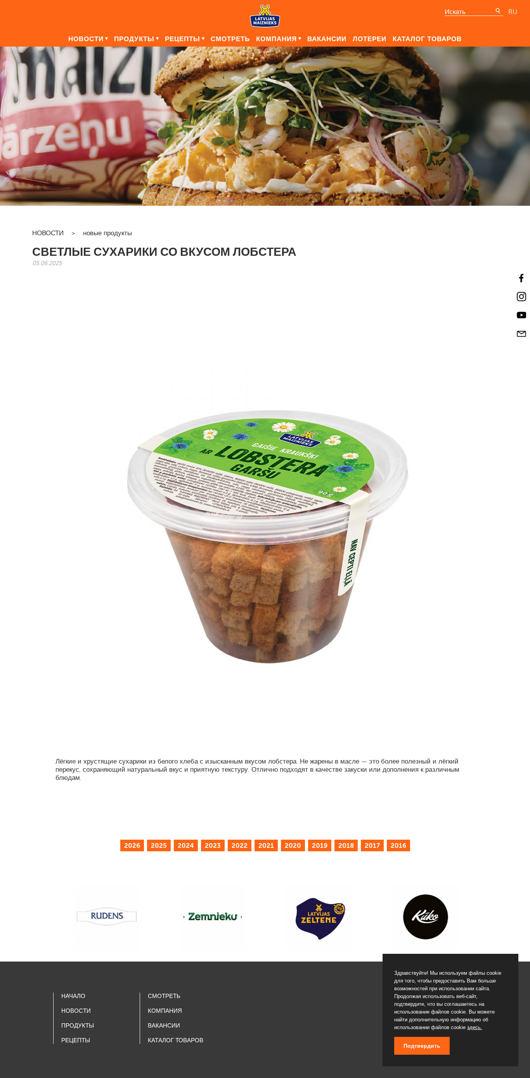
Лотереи (369, 39)
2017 (372, 845)
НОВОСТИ (48, 233)
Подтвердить (422, 1046)
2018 (346, 845)
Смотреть (230, 39)
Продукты (134, 39)
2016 (398, 845)
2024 (186, 845)
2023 (213, 845)
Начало (73, 996)
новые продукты (107, 233)
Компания (276, 39)
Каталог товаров (427, 39)
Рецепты (182, 39)
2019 (319, 845)
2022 (240, 845)
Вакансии (326, 39)
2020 (293, 845)
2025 (159, 845)
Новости (86, 39)
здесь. (474, 1027)
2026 (132, 845)
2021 (266, 845)
